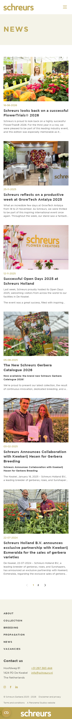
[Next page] (45, 585)
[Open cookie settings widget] (6, 712)
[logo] (36, 713)
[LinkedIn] (16, 687)
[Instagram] (5, 687)
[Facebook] (10, 687)
